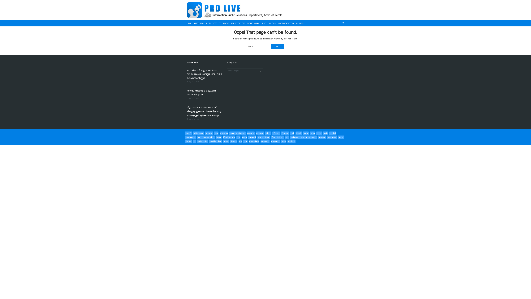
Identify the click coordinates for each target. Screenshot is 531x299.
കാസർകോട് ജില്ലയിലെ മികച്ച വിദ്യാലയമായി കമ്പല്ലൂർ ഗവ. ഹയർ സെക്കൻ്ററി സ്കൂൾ (204, 74)
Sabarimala (300, 23)
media (244, 137)
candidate (209, 133)
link (238, 137)
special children (215, 141)
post (286, 137)
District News (211, 23)
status (226, 141)
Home (190, 23)
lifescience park (229, 137)
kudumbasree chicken (206, 137)
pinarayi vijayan (264, 137)
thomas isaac (254, 141)
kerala (312, 133)
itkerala (298, 133)
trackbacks (265, 141)
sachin (341, 137)
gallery (268, 133)
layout (218, 137)
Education (225, 23)
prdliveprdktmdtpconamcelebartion (303, 137)
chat (216, 133)
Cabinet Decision (253, 23)
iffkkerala (285, 133)
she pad (188, 141)
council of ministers (237, 133)
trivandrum (275, 141)
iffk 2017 (276, 133)
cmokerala (224, 133)
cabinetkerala (198, 133)
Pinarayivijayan (277, 137)
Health (264, 23)
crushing (250, 133)
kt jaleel (333, 133)
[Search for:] (257, 46)
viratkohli (291, 141)
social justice (202, 141)
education (259, 133)
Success (234, 141)
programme (332, 137)
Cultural (272, 23)
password (252, 137)
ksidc (326, 133)
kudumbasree (190, 137)
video (284, 141)
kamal (306, 133)
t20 (240, 141)
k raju (319, 133)
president (321, 137)
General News (199, 23)
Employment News (238, 23)
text (245, 141)
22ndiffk (188, 133)
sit (194, 141)
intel (292, 133)
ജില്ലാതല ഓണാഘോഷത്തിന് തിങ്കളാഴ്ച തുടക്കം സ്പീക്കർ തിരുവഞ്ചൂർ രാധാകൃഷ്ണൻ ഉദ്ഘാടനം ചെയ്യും (204, 111)
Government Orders (286, 23)
